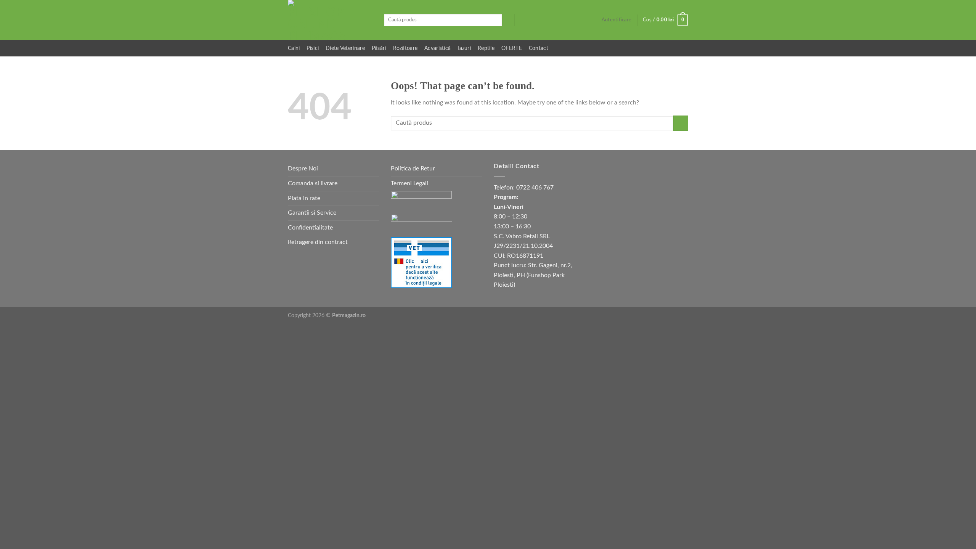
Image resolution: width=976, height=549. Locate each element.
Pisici (313, 48)
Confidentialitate (310, 228)
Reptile (486, 48)
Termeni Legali (409, 183)
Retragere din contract (318, 242)
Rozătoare (405, 48)
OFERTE (511, 48)
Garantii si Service (312, 213)
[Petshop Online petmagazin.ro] (330, 20)
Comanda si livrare (312, 183)
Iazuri (464, 48)
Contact (538, 48)
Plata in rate (304, 198)
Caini (294, 48)
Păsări (379, 48)
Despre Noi (303, 168)
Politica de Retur (413, 168)
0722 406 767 (535, 188)
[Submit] (508, 20)
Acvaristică (437, 48)
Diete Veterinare (345, 48)
